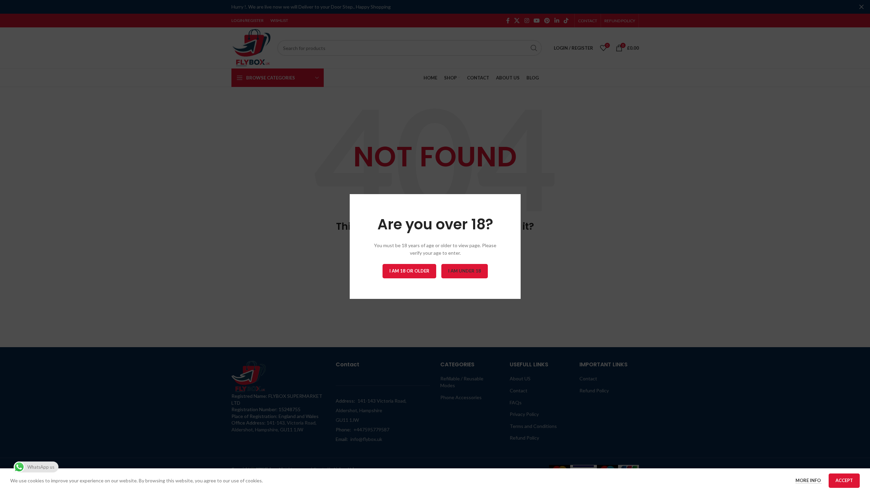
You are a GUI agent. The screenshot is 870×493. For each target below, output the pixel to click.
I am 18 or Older (409, 271)
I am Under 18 (464, 271)
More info (808, 480)
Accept (844, 480)
